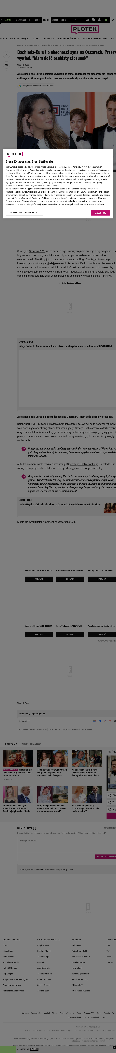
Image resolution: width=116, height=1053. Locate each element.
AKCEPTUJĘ (100, 213)
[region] (58, 183)
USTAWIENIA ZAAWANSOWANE (24, 213)
